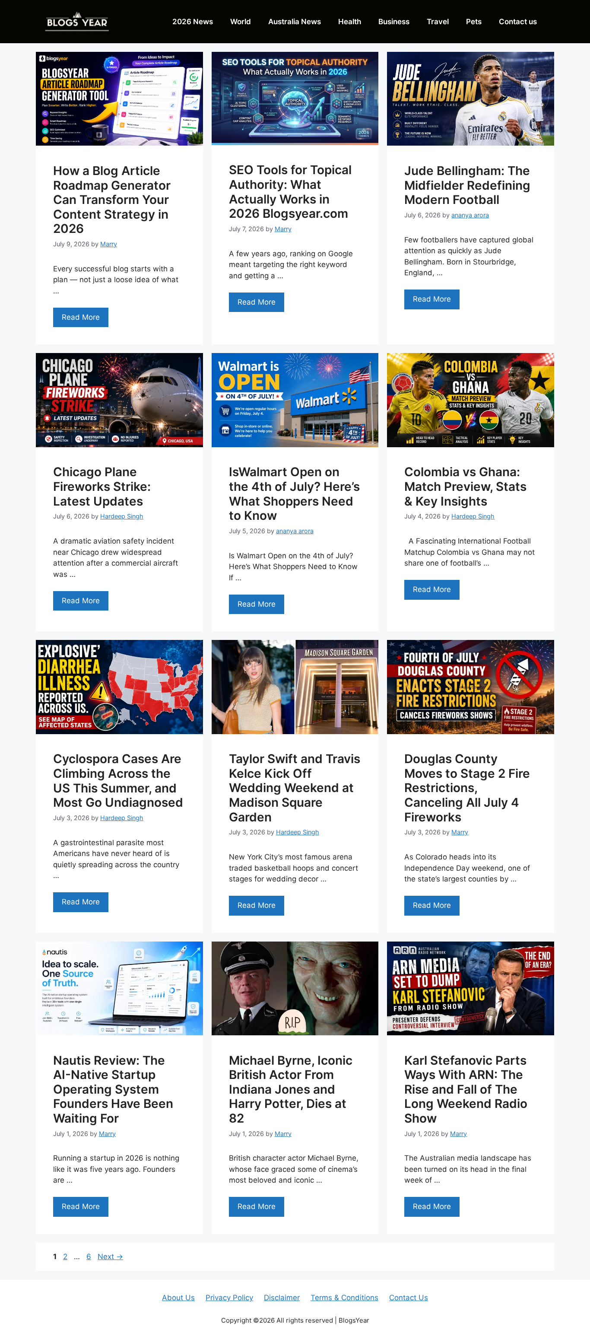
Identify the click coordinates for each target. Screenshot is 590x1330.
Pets (474, 21)
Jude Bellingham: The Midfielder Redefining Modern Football (467, 185)
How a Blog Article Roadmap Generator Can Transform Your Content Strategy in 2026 (112, 199)
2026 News (192, 21)
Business (393, 21)
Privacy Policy (229, 1297)
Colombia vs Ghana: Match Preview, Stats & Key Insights (465, 486)
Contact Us (408, 1297)
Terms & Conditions (344, 1297)
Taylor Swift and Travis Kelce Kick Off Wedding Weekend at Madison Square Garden (294, 787)
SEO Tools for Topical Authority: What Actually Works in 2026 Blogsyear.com (290, 191)
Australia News (294, 21)
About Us (178, 1297)
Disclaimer (282, 1297)
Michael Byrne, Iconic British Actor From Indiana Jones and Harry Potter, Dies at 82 (290, 1089)
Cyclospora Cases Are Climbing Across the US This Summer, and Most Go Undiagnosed (118, 780)
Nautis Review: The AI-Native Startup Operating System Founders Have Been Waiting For (113, 1089)
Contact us (518, 21)
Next (110, 1256)
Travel (438, 21)
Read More (81, 317)
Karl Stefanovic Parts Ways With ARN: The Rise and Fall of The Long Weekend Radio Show (465, 1089)
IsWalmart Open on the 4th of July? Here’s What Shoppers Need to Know (294, 494)
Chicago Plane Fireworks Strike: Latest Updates (102, 486)
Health (349, 21)
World (240, 21)
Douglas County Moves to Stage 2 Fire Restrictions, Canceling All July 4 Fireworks (467, 787)
